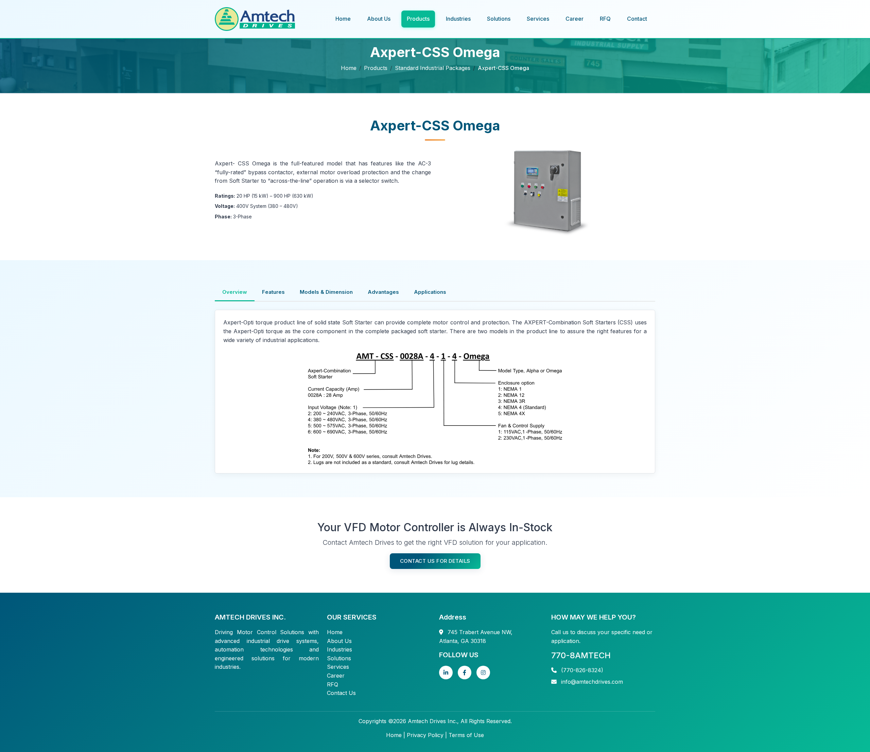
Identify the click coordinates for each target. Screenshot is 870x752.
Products (418, 18)
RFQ (605, 18)
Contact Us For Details (435, 561)
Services (538, 18)
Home (343, 18)
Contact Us (341, 693)
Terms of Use (466, 735)
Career (575, 18)
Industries (458, 18)
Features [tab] (273, 292)
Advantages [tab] (383, 292)
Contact (637, 18)
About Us (378, 18)
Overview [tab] (234, 292)
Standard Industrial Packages (432, 68)
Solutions (498, 18)
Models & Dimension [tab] (326, 292)
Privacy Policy (425, 735)
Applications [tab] (430, 292)
